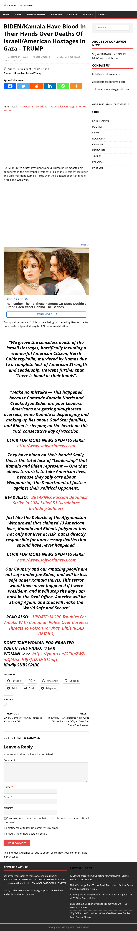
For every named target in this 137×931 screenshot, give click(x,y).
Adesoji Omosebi (41, 56)
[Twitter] (23, 86)
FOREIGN (60, 56)
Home (6, 14)
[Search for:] (112, 28)
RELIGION (98, 162)
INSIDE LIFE (99, 150)
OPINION (72, 14)
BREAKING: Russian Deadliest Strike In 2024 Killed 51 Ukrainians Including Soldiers (50, 502)
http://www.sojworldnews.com (47, 446)
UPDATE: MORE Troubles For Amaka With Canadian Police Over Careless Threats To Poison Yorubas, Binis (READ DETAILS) (46, 625)
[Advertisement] (46, 141)
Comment (9, 760)
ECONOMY (56, 14)
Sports (102, 14)
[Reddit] (36, 86)
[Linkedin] (50, 86)
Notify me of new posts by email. (27, 833)
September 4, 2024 (18, 56)
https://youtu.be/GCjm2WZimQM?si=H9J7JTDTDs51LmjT (44, 656)
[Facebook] (10, 86)
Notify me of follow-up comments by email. (33, 828)
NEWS (18, 14)
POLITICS (88, 14)
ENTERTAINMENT (36, 14)
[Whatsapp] (63, 86)
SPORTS (97, 156)
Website (8, 807)
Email (7, 797)
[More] (76, 86)
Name (7, 787)
